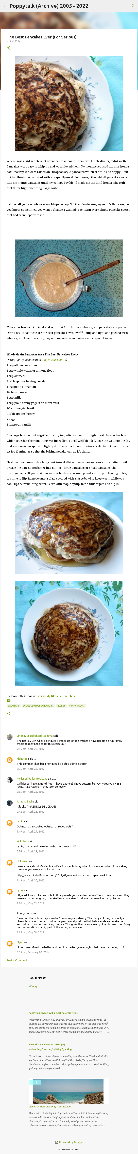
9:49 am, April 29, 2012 (31, 831)
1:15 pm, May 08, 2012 (30, 932)
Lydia (20, 821)
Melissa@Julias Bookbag (32, 778)
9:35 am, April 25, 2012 (31, 791)
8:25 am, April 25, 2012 (31, 768)
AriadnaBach (25, 801)
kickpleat (22, 841)
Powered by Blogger (71, 1142)
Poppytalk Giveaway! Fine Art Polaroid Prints (53, 1013)
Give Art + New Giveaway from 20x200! (50, 1106)
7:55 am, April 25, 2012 (31, 748)
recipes (61, 706)
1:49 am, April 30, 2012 (31, 880)
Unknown (22, 861)
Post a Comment (17, 960)
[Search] (93, 6)
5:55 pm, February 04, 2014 (33, 952)
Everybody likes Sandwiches (55, 696)
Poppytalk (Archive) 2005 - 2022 (48, 6)
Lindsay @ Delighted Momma (35, 735)
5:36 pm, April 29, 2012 (31, 851)
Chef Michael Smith (54, 359)
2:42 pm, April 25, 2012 (31, 811)
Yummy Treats (77, 706)
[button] (9, 48)
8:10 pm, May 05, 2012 (30, 903)
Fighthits (22, 758)
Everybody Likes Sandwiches (38, 706)
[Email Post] (9, 702)
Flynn (20, 942)
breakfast (13, 706)
